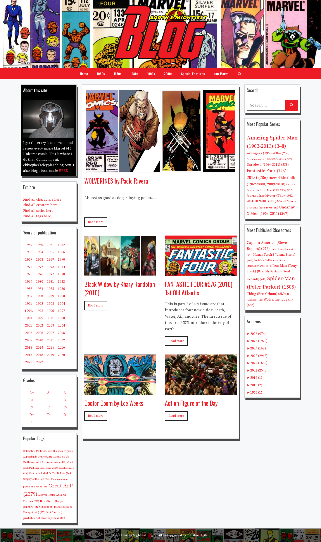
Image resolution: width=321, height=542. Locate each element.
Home (84, 73)
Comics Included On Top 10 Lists (50, 473)
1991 (28, 303)
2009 (28, 340)
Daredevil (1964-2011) (268, 165)
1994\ (29, 311)
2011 (50, 340)
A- (65, 393)
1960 (39, 245)
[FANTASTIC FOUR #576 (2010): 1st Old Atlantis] (201, 272)
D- (65, 415)
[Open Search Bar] (240, 73)
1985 (50, 289)
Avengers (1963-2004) (268, 153)
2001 (28, 325)
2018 (39, 355)
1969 (50, 259)
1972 (39, 267)
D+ (31, 415)
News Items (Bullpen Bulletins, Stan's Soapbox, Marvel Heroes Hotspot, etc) (47, 507)
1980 (39, 281)
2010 (39, 340)
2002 (39, 325)
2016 (61, 347)
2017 (28, 355)
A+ (31, 393)
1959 (28, 245)
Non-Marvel (221, 73)
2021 (28, 362)
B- (65, 400)
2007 (50, 333)
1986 (61, 289)
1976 (39, 274)
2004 (61, 325)
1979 (28, 281)
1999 (39, 318)
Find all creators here (40, 205)
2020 (61, 355)
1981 (50, 281)
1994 (61, 303)
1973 (50, 267)
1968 (39, 259)
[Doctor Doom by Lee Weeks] (120, 391)
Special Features (193, 73)
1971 (28, 267)
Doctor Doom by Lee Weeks (113, 403)
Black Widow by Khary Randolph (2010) (119, 288)
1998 (28, 318)
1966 (61, 252)
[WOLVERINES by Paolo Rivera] (160, 169)
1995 (39, 311)
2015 (50, 347)
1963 (28, 252)
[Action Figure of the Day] (201, 391)
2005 (28, 333)
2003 (50, 325)
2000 (61, 318)
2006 (39, 333)
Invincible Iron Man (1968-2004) (270, 190)
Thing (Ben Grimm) (266, 294)
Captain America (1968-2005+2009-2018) (269, 159)
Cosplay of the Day (36, 479)
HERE (63, 171)
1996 (50, 311)
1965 (50, 252)
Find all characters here (42, 199)
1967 (28, 259)
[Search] (291, 105)
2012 (61, 340)
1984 (39, 289)
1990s (151, 73)
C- (65, 407)
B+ (31, 400)
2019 (50, 355)
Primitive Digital (198, 535)
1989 (50, 296)
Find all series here (38, 210)
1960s (101, 73)
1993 (50, 303)
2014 (39, 347)
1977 (50, 274)
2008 (61, 333)
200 (50, 318)
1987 (28, 296)
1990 (61, 296)
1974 (61, 267)
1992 (39, 303)
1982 (61, 281)
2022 (39, 362)
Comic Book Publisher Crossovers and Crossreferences (48, 468)
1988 (39, 296)
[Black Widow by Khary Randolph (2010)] (120, 272)
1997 (61, 311)
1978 (61, 274)
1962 (61, 245)
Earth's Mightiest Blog (138, 535)
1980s (134, 73)
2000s (168, 73)
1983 (28, 289)
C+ (31, 407)
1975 (28, 274)
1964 (39, 252)
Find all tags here (37, 216)
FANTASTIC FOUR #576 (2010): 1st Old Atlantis (199, 288)
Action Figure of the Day (191, 403)
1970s (117, 73)
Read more (96, 222)
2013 (28, 347)
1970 (61, 259)
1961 (50, 245)
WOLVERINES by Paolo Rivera (116, 180)
